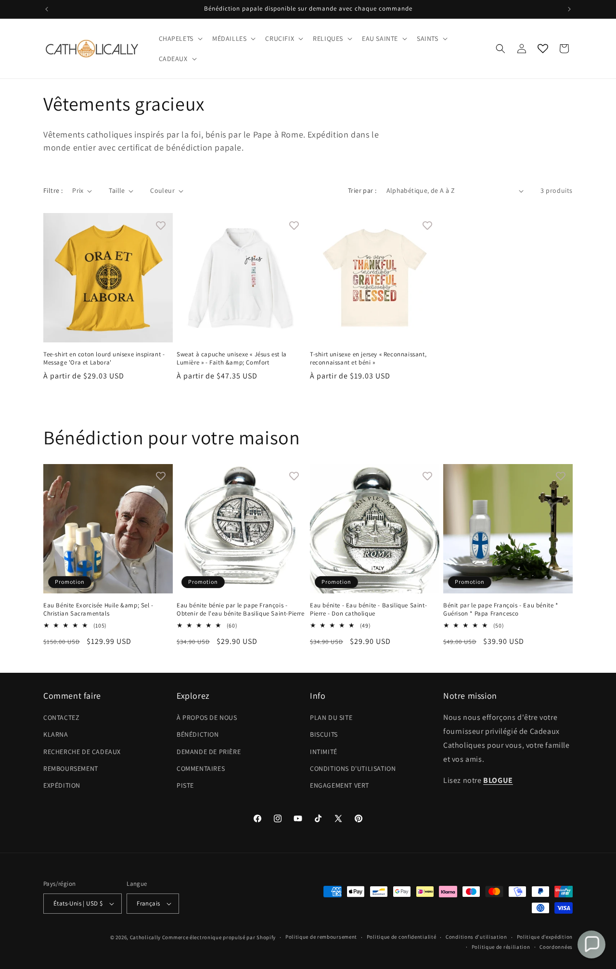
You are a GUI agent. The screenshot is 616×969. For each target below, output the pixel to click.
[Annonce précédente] (46, 9)
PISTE (185, 785)
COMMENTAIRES (201, 768)
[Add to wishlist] (160, 225)
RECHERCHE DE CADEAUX (82, 751)
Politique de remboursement (321, 936)
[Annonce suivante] (569, 9)
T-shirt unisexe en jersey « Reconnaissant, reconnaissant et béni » (368, 358)
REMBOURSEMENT (70, 768)
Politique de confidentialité (401, 936)
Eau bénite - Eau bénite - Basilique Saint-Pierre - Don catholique (368, 609)
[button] (179, 38)
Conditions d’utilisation (476, 936)
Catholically (145, 937)
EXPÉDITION (61, 785)
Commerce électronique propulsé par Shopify (219, 937)
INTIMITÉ (323, 751)
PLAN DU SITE (331, 717)
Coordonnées (556, 947)
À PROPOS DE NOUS (207, 717)
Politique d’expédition (545, 936)
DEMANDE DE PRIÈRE (209, 751)
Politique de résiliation (501, 947)
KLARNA (55, 734)
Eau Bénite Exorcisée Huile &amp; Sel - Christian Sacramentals (98, 609)
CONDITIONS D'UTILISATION (353, 768)
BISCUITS (324, 734)
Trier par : (362, 190)
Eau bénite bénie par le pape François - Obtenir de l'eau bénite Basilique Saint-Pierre (241, 609)
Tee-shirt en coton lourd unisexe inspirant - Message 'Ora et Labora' (104, 358)
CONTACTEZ (61, 717)
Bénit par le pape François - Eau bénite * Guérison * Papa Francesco (500, 609)
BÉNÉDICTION (198, 734)
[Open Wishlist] (542, 48)
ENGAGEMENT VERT (339, 785)
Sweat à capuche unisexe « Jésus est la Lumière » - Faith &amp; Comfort (232, 358)
